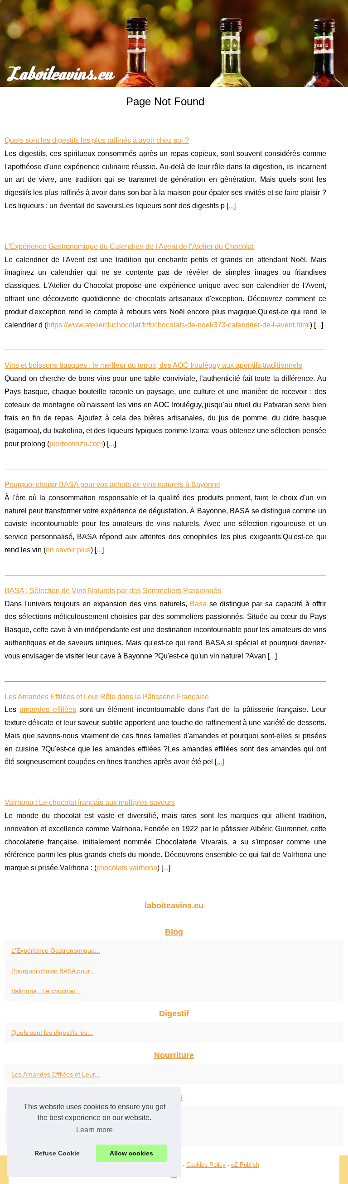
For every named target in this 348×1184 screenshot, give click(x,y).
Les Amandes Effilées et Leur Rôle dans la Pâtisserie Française (107, 697)
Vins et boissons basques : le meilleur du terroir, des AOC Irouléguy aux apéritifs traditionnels (153, 365)
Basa (198, 604)
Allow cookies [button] (131, 1153)
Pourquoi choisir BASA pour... (53, 970)
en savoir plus (68, 550)
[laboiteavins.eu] (174, 43)
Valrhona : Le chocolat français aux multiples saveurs (90, 802)
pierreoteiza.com (76, 444)
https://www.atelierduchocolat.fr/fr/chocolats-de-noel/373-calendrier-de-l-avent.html (178, 325)
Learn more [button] (94, 1130)
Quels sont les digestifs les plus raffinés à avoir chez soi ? (97, 140)
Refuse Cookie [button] (57, 1153)
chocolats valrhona (127, 868)
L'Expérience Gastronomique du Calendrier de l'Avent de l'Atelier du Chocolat (129, 246)
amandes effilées (47, 709)
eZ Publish (245, 1164)
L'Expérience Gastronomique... (55, 950)
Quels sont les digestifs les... (52, 1032)
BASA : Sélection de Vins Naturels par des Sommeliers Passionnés (113, 590)
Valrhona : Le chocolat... (46, 990)
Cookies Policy (206, 1164)
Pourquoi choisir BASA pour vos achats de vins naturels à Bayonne (112, 484)
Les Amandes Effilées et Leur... (55, 1074)
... (231, 206)
